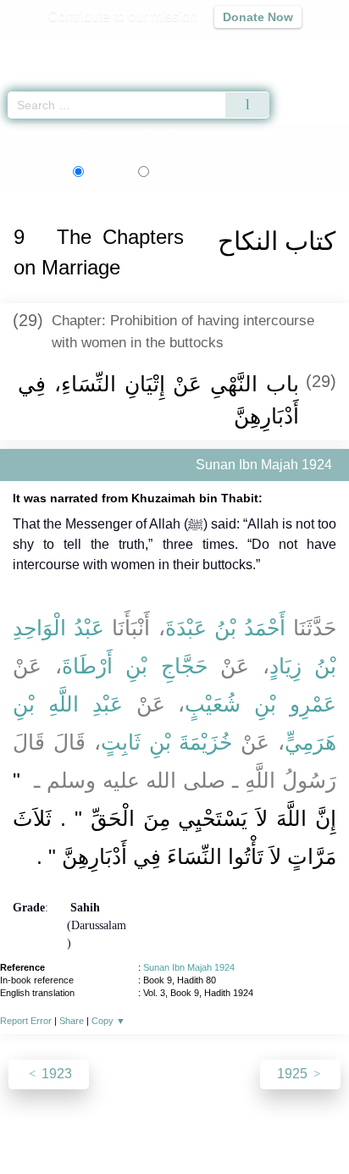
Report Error (26, 1021)
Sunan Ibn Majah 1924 (189, 967)
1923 (55, 1073)
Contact (261, 1124)
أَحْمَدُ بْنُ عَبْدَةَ (225, 628)
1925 (294, 1073)
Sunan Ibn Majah (88, 134)
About (28, 1124)
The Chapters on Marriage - (239, 134)
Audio (299, 47)
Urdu (180, 171)
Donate (317, 1124)
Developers (193, 1124)
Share (71, 1021)
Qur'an (99, 47)
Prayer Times (231, 47)
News (73, 1124)
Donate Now (258, 17)
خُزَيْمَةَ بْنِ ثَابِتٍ (167, 742)
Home (20, 134)
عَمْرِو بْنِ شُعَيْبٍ (260, 704)
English (107, 171)
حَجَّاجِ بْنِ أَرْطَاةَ (135, 666)
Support (124, 1124)
